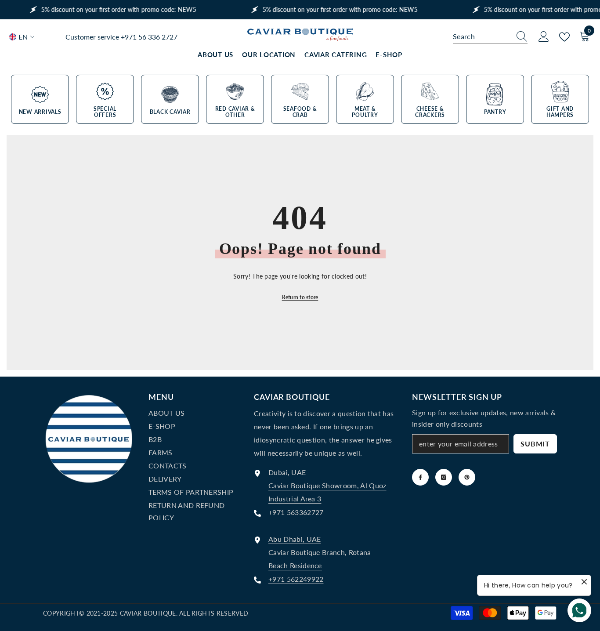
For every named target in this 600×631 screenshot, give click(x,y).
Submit (535, 443)
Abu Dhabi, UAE (294, 539)
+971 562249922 (295, 579)
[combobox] (482, 36)
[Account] (544, 37)
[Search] (490, 37)
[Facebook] (420, 477)
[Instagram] (443, 477)
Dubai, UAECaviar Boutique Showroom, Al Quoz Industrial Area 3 (327, 485)
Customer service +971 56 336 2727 (121, 37)
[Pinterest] (467, 477)
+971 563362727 (295, 512)
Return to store (300, 297)
